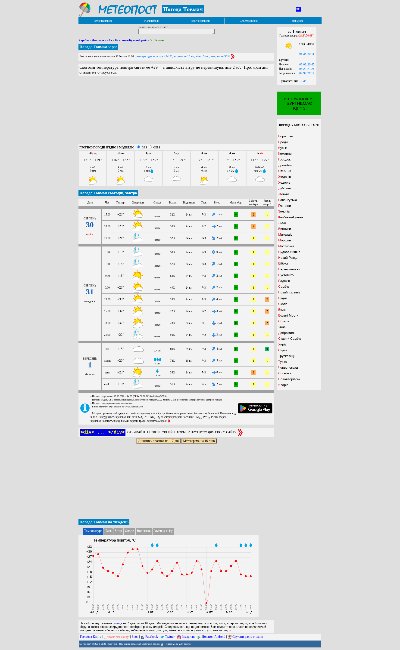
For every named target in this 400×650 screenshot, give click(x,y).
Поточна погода (103, 20)
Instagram (188, 637)
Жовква (284, 194)
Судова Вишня (289, 252)
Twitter (170, 637)
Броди (283, 142)
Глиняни (284, 205)
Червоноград (288, 367)
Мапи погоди (151, 20)
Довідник (297, 20)
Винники (284, 229)
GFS (144, 147)
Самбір (283, 286)
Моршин (284, 240)
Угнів (281, 327)
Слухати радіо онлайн (247, 637)
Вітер (118, 531)
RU (298, 9)
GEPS (156, 147)
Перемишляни (289, 269)
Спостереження (249, 20)
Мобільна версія (150, 643)
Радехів (284, 281)
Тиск (108, 531)
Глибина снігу (163, 531)
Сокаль (283, 321)
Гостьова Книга (90, 637)
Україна (84, 40)
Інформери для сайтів (178, 643)
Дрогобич (285, 165)
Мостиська (286, 246)
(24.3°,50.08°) (306, 35)
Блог (135, 637)
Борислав (285, 136)
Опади (129, 531)
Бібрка (283, 263)
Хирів (282, 344)
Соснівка (284, 373)
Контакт (112, 643)
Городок (284, 159)
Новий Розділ (288, 257)
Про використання (129, 643)
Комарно (285, 153)
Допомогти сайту (116, 637)
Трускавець (286, 356)
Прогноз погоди (200, 20)
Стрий (283, 350)
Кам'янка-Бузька (290, 217)
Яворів (283, 385)
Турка (282, 362)
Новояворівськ (289, 379)
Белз (281, 309)
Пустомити (286, 275)
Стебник (284, 171)
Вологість (144, 531)
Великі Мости (288, 315)
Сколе (283, 304)
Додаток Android (213, 637)
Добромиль (286, 333)
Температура (93, 531)
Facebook (151, 637)
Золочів (284, 211)
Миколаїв (285, 234)
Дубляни (284, 188)
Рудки (282, 298)
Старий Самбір (289, 338)
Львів (282, 223)
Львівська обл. (102, 40)
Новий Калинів (289, 292)
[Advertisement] (176, 111)
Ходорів (284, 182)
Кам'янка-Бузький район (132, 40)
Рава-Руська (287, 200)
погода (117, 623)
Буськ (282, 148)
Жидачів (284, 177)
